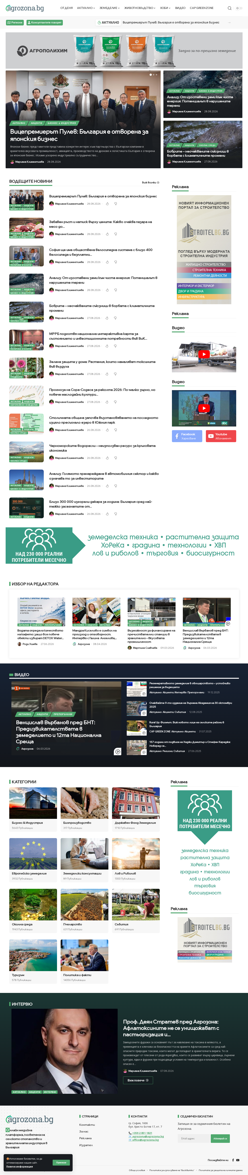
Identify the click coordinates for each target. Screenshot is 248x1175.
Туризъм (18, 975)
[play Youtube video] (204, 354)
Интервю (105, 625)
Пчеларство (72, 924)
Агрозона (84, 644)
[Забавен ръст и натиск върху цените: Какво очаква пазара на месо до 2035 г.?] (26, 228)
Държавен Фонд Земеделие (135, 822)
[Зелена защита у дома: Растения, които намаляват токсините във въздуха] (26, 368)
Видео (178, 328)
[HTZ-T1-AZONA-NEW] (38, 1119)
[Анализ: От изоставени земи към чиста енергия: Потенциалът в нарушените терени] (26, 284)
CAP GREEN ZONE (159, 731)
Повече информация (19, 1166)
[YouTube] (237, 1160)
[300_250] (205, 939)
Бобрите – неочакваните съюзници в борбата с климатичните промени (198, 153)
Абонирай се (220, 1138)
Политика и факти (21, 265)
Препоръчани (53, 625)
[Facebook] (187, 436)
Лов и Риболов (125, 873)
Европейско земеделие (24, 405)
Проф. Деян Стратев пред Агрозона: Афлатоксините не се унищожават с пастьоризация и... (171, 1027)
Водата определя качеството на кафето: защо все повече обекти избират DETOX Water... (40, 634)
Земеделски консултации (82, 873)
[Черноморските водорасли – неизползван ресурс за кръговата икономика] (26, 452)
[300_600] (204, 249)
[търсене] (229, 8)
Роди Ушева (30, 644)
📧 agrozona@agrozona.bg (146, 1136)
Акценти (36, 123)
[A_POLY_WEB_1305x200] (124, 50)
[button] (229, 22)
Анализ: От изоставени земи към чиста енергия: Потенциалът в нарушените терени (200, 101)
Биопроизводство (77, 822)
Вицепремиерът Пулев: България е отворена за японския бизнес (171, 22)
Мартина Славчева (145, 647)
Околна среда (207, 145)
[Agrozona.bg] (25, 8)
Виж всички (149, 182)
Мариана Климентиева (29, 161)
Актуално (19, 123)
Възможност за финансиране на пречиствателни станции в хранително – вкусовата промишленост (151, 636)
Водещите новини (30, 181)
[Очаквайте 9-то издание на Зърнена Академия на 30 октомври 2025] (137, 708)
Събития (180, 712)
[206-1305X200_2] (124, 545)
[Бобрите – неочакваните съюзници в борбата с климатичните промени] (26, 312)
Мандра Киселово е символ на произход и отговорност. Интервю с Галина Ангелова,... (94, 634)
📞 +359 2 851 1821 (140, 1133)
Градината (16, 377)
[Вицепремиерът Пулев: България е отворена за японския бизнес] (26, 200)
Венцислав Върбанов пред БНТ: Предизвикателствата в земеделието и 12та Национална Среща (205, 636)
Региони (168, 751)
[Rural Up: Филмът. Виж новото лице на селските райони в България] (137, 728)
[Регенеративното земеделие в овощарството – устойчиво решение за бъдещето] (137, 689)
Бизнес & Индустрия (62, 123)
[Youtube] (221, 436)
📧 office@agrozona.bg (144, 1140)
